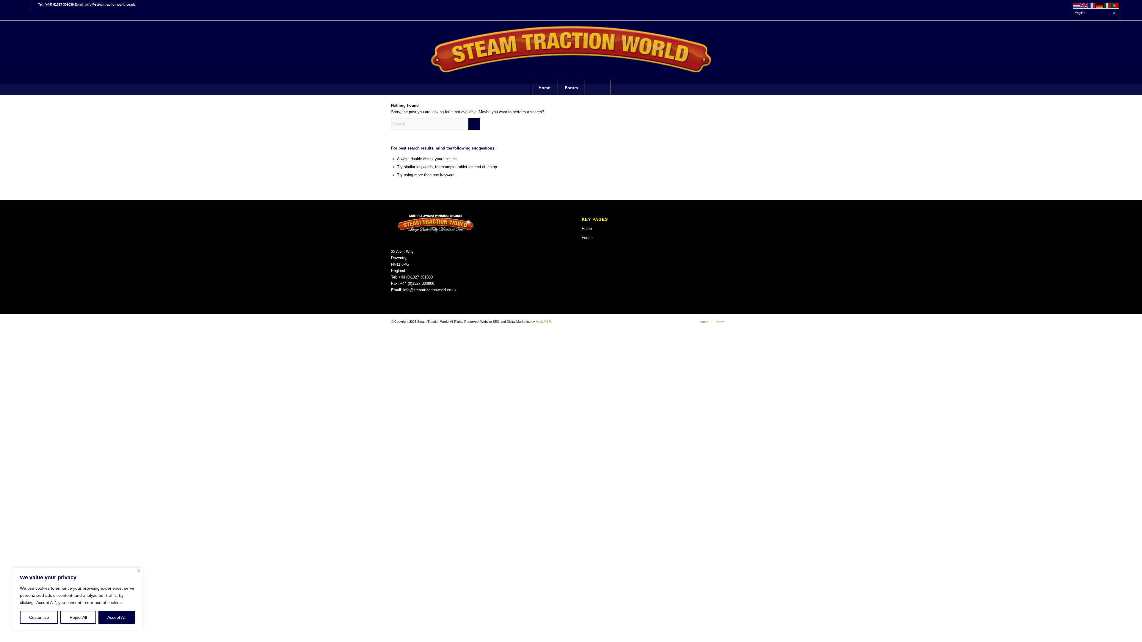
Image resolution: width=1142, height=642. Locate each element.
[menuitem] (1094, 13)
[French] (1092, 5)
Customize (39, 617)
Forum (587, 237)
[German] (1100, 5)
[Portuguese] (1115, 5)
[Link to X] (33, 4)
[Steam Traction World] (571, 50)
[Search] (597, 87)
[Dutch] (1076, 5)
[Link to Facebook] (24, 4)
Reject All (78, 617)
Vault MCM (543, 321)
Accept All (116, 617)
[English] (1084, 5)
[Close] (138, 570)
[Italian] (1107, 5)
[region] (77, 599)
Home (587, 228)
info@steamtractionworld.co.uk (430, 290)
